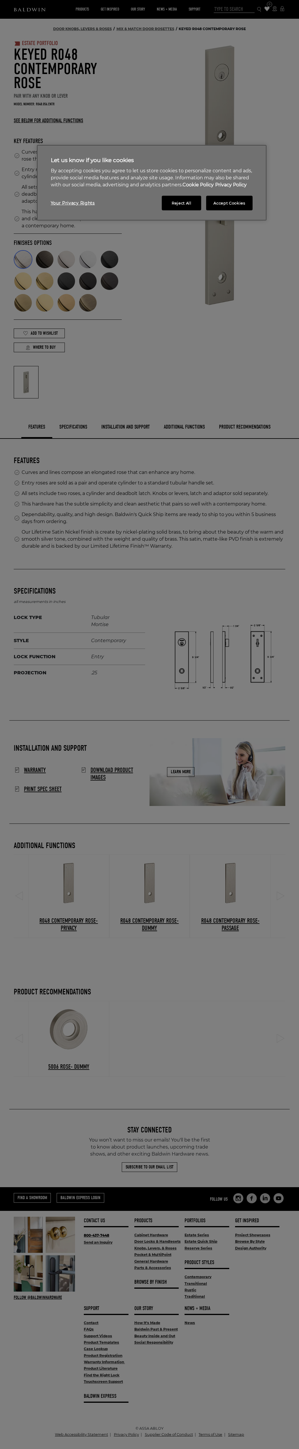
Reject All (182, 203)
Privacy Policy (231, 185)
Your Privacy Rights (73, 203)
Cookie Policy (198, 185)
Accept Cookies (229, 203)
